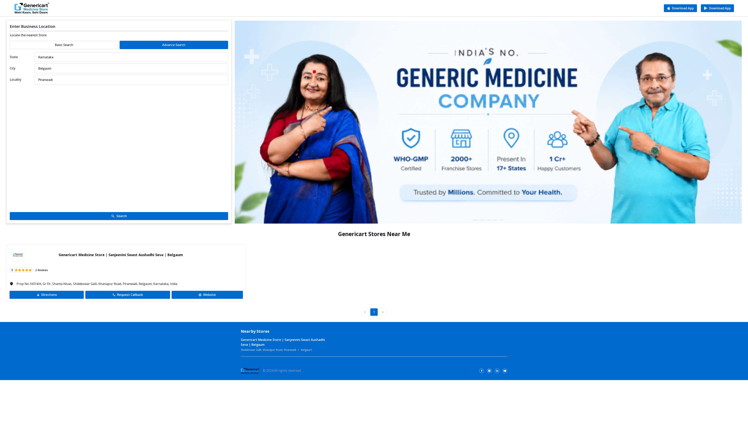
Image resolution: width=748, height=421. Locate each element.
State (14, 57)
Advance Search (173, 45)
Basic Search (64, 45)
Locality (15, 79)
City (12, 68)
